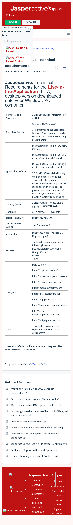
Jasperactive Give (37, 496)
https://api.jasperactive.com (46, 320)
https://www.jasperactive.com (47, 282)
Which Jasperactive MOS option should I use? (36, 405)
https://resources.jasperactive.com (49, 305)
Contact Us (37, 485)
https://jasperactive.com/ (45, 270)
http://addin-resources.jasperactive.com (46, 313)
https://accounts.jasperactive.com (49, 276)
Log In (37, 480)
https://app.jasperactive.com (46, 299)
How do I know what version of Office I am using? (38, 427)
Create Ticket (57, 486)
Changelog (57, 522)
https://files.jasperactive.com (46, 293)
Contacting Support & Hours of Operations (34, 450)
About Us (37, 489)
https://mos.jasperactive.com (47, 288)
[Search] (30, 29)
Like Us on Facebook (37, 505)
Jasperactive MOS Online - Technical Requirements (39, 444)
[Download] (30, 266)
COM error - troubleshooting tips (29, 421)
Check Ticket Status (57, 493)
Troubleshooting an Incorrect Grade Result (34, 456)
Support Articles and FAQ (40, 48)
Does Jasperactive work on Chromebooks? (35, 399)
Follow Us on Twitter (37, 514)
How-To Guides (58, 502)
